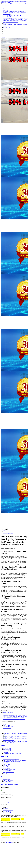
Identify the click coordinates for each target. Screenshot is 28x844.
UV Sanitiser (6, 765)
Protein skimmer (7, 766)
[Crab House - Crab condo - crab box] (12, 733)
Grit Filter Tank (6, 764)
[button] (3, 37)
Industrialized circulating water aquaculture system (14, 760)
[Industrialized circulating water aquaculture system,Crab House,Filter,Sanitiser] (14, 3)
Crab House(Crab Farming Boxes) (11, 759)
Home (4, 8)
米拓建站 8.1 (9, 842)
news (4, 531)
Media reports (6, 725)
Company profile (7, 748)
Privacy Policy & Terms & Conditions (12, 753)
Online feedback (7, 750)
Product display (4, 756)
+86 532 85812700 (5, 802)
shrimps (11, 712)
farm (8, 712)
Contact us (5, 752)
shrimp (4, 712)
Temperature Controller (8, 772)
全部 (4, 15)
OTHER (5, 773)
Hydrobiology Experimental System (11, 761)
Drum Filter (6, 763)
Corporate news (7, 728)
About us (3, 745)
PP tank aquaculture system (9, 769)
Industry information (8, 533)
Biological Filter (7, 770)
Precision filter (6, 768)
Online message (7, 749)
